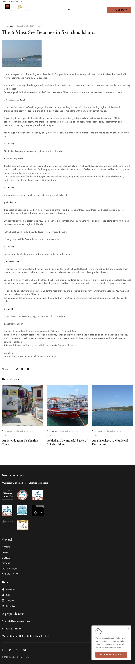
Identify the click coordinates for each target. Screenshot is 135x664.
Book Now (120, 9)
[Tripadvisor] (24, 650)
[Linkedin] (22, 369)
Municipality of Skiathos (14, 483)
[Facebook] (11, 369)
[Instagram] (17, 650)
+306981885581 (12, 628)
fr (2, 26)
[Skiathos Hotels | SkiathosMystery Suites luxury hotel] (19, 8)
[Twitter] (16, 369)
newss (10, 26)
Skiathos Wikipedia (38, 483)
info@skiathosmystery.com (17, 621)
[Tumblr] (28, 369)
